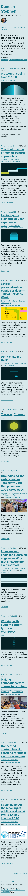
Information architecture (16, 301)
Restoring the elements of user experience (12, 219)
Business (4, 160)
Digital (3, 301)
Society (12, 80)
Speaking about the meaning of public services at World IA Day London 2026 (13, 811)
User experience (17, 161)
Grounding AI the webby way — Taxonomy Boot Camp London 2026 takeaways (12, 482)
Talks (14, 27)
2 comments (5, 271)
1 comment (4, 607)
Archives (21, 27)
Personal (4, 80)
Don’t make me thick (11, 358)
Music (3, 418)
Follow (4, 30)
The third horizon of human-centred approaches (13, 153)
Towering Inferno (13, 414)
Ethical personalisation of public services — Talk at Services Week (13, 290)
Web (14, 495)
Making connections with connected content (14, 683)
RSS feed (4, 881)
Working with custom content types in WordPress (11, 626)
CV (9, 27)
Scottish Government (12, 305)
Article (3, 68)
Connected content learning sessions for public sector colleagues (14, 751)
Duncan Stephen (8, 8)
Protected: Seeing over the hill (13, 75)
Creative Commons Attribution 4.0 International (13, 891)
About (3, 27)
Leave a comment (7, 203)
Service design (6, 303)
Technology (7, 495)
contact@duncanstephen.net (14, 60)
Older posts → (20, 873)
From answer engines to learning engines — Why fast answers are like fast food (14, 558)
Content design (6, 690)
